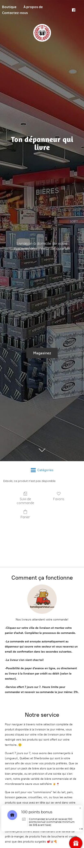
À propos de (33, 7)
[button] (80, 808)
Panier (25, 517)
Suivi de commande (25, 501)
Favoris (58, 499)
